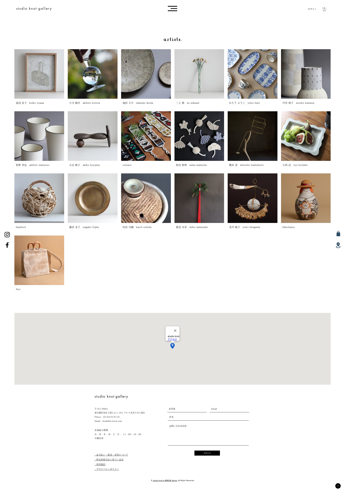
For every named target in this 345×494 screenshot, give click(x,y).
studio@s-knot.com (112, 421)
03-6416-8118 (111, 417)
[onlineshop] (338, 233)
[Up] (338, 486)
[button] (172, 8)
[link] (324, 9)
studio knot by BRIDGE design (165, 480)
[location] (338, 245)
